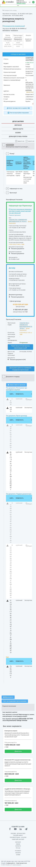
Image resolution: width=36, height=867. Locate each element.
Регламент (18, 850)
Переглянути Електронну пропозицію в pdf (20, 347)
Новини (18, 844)
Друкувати (9, 697)
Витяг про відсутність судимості (18, 108)
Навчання (18, 842)
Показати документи (17, 248)
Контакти (18, 846)
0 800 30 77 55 (20, 1)
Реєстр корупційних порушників (19, 112)
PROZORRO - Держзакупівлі (18, 833)
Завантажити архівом (17, 385)
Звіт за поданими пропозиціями (14, 701)
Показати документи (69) (18, 359)
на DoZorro (14, 30)
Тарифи (18, 854)
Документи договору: (15, 294)
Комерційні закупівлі (18, 839)
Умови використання (21, 863)
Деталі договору (15, 301)
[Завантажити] (7, 399)
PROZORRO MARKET (18, 835)
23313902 (29, 90)
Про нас (18, 848)
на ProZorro (6, 30)
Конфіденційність (10, 863)
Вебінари (18, 852)
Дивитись (18, 751)
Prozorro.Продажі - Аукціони (18, 837)
